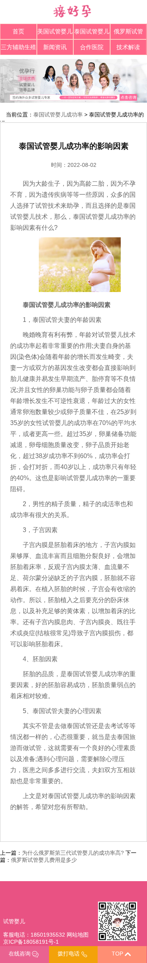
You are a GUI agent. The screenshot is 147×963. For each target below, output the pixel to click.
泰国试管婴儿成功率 (58, 114)
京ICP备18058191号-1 (31, 942)
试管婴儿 (14, 921)
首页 (18, 31)
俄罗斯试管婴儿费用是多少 (44, 860)
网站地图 (78, 935)
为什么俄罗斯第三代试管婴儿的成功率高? (73, 853)
